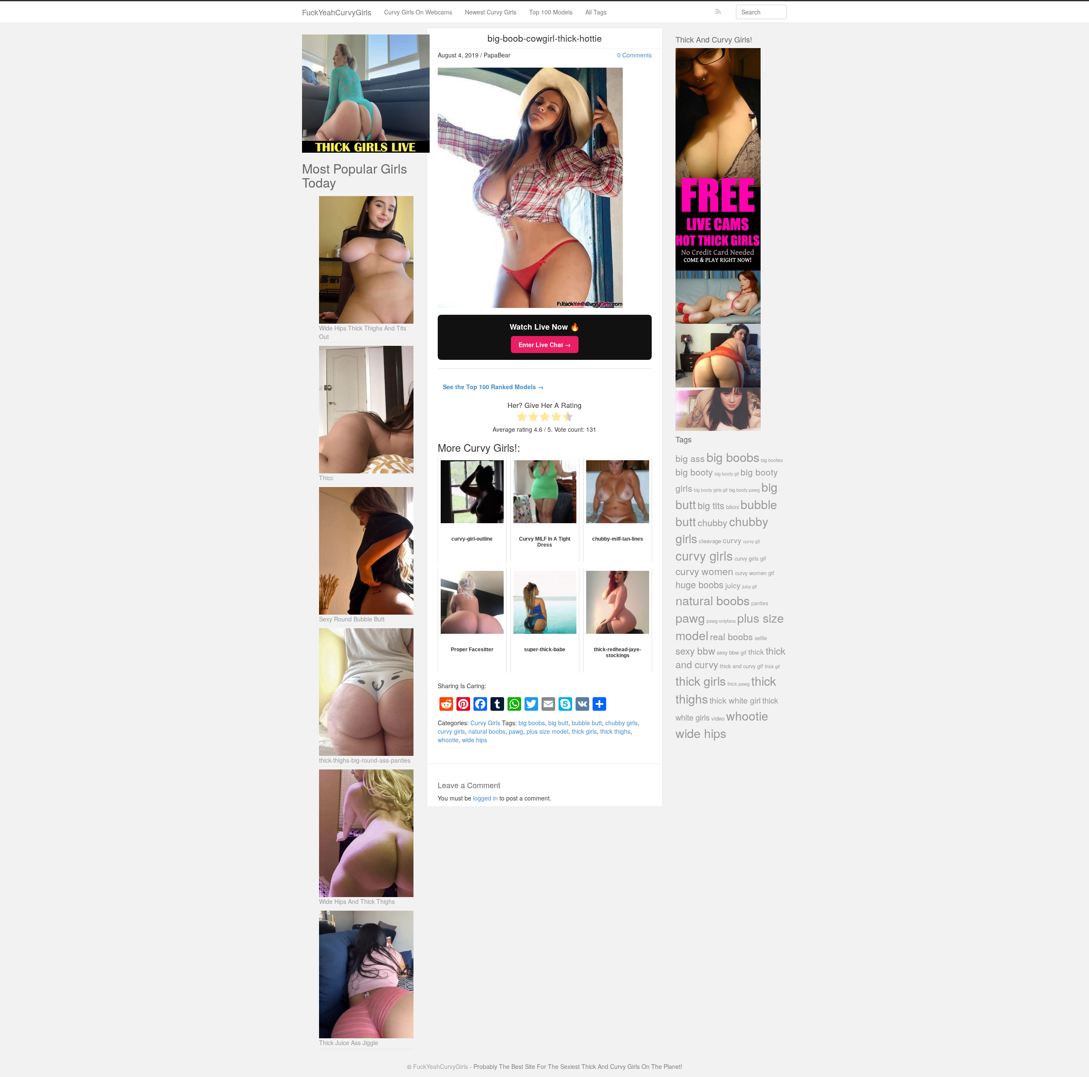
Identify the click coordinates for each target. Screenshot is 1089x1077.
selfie (761, 638)
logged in (485, 798)
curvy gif (751, 541)
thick (756, 651)
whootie (448, 739)
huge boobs (700, 584)
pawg (516, 731)
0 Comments (634, 55)
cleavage (710, 541)
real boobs (731, 636)
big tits (711, 505)
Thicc (326, 477)
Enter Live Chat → (545, 344)
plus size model (547, 731)
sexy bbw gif (732, 652)
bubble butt (587, 722)
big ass (690, 457)
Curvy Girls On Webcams (418, 12)
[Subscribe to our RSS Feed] (718, 12)
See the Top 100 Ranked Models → (493, 386)
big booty (694, 471)
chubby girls (621, 722)
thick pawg (738, 683)
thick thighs (615, 731)
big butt (558, 722)
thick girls (584, 731)
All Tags (596, 12)
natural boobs (486, 731)
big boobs (532, 722)
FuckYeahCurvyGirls (336, 11)
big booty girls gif (710, 490)
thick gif (772, 666)
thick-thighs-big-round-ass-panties (365, 760)
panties (759, 603)
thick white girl (735, 700)
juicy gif (749, 586)
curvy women (704, 571)
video (717, 718)
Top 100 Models (551, 12)
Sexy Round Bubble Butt (352, 619)
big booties (772, 459)
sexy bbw (695, 650)
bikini (732, 507)
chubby (712, 522)
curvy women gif (754, 573)
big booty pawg (744, 489)
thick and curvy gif (741, 666)
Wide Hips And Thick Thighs (357, 901)
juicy (733, 585)
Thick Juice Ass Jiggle (348, 1042)
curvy (732, 540)
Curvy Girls (485, 722)
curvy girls (451, 731)
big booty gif (727, 473)
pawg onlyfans (721, 620)
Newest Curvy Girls (490, 12)
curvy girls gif (750, 558)
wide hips (474, 739)
